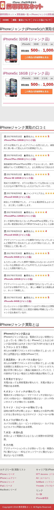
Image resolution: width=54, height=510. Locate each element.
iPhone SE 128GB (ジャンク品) (18, 178)
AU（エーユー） (43, 478)
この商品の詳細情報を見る (36, 57)
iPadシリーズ (6, 486)
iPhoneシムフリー (8, 478)
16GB (36, 78)
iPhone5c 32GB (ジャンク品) (26, 39)
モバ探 (39, 494)
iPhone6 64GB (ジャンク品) (17, 235)
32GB (36, 44)
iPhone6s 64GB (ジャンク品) (17, 301)
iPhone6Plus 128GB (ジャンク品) (20, 216)
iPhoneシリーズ (7, 474)
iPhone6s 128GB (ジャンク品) (18, 279)
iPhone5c (26, 44)
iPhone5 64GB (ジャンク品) (17, 197)
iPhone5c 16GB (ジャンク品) (26, 73)
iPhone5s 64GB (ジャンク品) (17, 257)
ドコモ (44, 44)
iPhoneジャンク (7, 482)
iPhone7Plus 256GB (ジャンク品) (20, 159)
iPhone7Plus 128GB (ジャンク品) (20, 140)
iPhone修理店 (42, 498)
